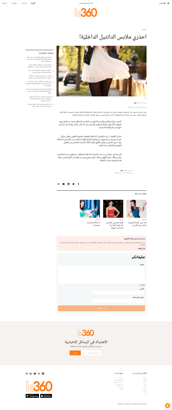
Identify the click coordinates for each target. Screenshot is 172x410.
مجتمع (145, 382)
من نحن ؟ (120, 377)
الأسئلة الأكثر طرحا (118, 380)
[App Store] (46, 396)
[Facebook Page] (43, 373)
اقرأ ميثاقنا (141, 248)
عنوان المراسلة (138, 297)
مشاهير (145, 391)
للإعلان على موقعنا (118, 382)
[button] (167, 405)
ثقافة (145, 384)
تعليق (142, 264)
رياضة (145, 389)
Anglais (14, 3)
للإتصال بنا (120, 387)
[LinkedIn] (31, 373)
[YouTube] (35, 373)
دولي (145, 394)
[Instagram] (26, 373)
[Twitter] (39, 373)
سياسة (145, 377)
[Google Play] (32, 396)
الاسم (142, 289)
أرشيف (121, 389)
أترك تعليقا (102, 308)
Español (4, 3)
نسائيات (144, 29)
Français (24, 3)
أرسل (75, 353)
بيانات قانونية (120, 384)
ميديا (145, 387)
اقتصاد (145, 380)
